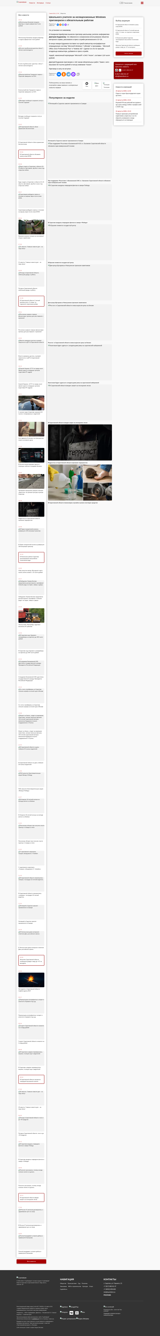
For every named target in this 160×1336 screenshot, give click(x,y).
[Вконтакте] (71, 1313)
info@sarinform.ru (121, 76)
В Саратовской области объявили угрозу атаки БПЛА (127, 25)
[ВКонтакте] (58, 25)
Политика (84, 1283)
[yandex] (68, 1318)
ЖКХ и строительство (74, 1286)
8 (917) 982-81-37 (127, 70)
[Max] (116, 70)
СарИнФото (63, 1289)
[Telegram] (63, 25)
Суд (79, 1283)
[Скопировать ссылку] (68, 25)
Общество (63, 13)
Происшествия (72, 1283)
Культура (85, 1286)
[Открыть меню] (142, 3)
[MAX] (65, 25)
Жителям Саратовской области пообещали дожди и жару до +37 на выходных (128, 46)
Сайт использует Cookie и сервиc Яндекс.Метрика (30, 1327)
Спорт (91, 1286)
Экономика (63, 1286)
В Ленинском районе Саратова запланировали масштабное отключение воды (127, 39)
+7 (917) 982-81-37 (110, 1286)
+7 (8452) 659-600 (110, 1289)
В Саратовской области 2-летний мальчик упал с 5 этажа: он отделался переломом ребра (127, 32)
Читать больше (128, 53)
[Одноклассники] (60, 25)
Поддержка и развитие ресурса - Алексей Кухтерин (112, 1314)
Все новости (23, 15)
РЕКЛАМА (107, 1295)
